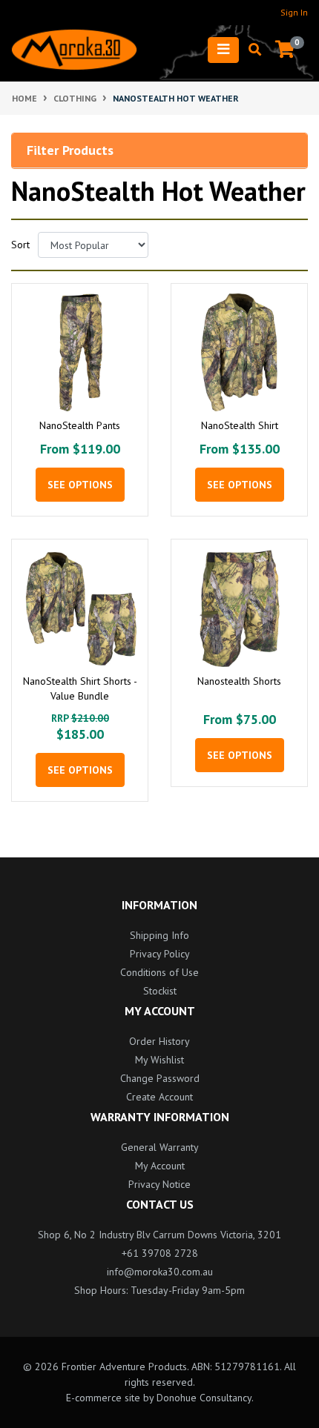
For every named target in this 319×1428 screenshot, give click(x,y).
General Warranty (160, 1147)
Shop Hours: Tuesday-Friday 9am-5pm (159, 1290)
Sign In (294, 12)
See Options (80, 484)
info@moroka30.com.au (160, 1271)
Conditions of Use (159, 972)
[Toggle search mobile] (250, 49)
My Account (160, 1165)
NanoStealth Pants (79, 425)
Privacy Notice (159, 1184)
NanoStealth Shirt (239, 425)
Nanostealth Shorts (239, 681)
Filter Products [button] (70, 150)
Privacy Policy (160, 953)
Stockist (160, 990)
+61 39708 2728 (160, 1253)
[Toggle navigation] (223, 50)
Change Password (160, 1078)
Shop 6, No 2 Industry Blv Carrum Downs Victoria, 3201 (159, 1234)
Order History (159, 1041)
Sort (19, 244)
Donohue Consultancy (204, 1397)
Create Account (159, 1096)
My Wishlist (159, 1059)
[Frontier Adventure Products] (74, 49)
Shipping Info (159, 935)
